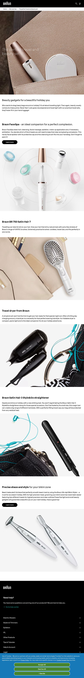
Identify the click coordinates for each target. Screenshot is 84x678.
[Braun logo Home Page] (7, 4)
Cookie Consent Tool (63, 660)
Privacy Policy (25, 660)
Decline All (42, 669)
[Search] (76, 4)
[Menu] (80, 3)
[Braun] (7, 4)
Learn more (10, 142)
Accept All (42, 665)
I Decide (42, 673)
